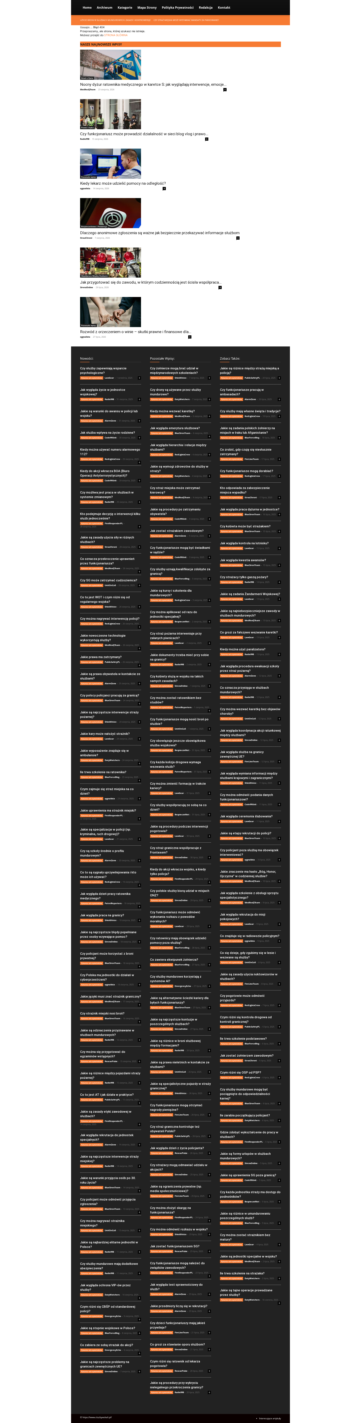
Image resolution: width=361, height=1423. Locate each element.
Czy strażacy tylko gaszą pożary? (244, 577)
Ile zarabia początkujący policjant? (245, 1115)
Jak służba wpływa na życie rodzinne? (107, 432)
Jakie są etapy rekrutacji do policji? (245, 833)
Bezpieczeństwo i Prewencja (94, 226)
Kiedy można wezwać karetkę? (172, 411)
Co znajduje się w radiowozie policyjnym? (249, 936)
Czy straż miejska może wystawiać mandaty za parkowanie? (186, 20)
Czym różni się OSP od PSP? (240, 1072)
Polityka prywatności (178, 7)
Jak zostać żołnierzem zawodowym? (247, 1055)
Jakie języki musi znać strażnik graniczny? (110, 996)
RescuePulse (111, 1061)
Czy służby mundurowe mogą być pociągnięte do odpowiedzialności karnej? (245, 1093)
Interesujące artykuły (270, 1418)
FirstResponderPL (114, 523)
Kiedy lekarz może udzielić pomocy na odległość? (123, 183)
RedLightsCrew (112, 459)
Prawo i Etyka (87, 127)
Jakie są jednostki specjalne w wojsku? (248, 1256)
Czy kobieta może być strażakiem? (245, 526)
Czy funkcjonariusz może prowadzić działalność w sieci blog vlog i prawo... (144, 134)
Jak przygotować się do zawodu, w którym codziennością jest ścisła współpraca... (151, 282)
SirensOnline (86, 287)
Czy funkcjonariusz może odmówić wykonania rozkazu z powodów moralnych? (175, 916)
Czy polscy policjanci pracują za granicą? (109, 695)
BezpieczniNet (182, 621)
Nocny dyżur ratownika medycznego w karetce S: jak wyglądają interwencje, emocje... (153, 84)
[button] (276, 8)
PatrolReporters (113, 903)
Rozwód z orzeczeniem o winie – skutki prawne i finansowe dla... (135, 332)
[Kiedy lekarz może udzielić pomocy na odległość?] (123, 164)
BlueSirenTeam (112, 700)
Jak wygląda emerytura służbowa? (175, 428)
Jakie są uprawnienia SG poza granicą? (248, 1175)
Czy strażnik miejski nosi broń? (102, 1013)
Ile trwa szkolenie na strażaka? (242, 1273)
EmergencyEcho (113, 1316)
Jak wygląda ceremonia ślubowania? (246, 816)
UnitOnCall (110, 585)
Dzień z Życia (87, 78)
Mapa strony (147, 7)
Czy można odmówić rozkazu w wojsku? (179, 1229)
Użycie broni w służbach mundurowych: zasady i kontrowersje (115, 20)
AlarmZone (110, 420)
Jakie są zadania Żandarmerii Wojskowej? (250, 594)
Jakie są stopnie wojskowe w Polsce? (107, 1328)
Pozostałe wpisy (88, 177)
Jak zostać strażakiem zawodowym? (177, 531)
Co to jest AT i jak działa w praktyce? (107, 1094)
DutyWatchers (112, 760)
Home (87, 7)
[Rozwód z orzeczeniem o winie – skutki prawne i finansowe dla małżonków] (135, 312)
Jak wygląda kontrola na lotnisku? (244, 543)
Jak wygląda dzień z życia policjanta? (177, 1148)
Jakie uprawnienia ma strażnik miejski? (108, 810)
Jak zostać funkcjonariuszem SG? (174, 1246)
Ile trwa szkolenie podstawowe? (243, 1038)
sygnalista (85, 188)
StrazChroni (86, 237)
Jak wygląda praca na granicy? (102, 915)
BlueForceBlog (112, 777)
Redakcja (206, 7)
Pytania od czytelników (91, 378)
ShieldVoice (111, 606)
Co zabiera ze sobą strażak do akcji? (106, 1345)
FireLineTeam (182, 1114)
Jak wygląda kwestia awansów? (243, 560)
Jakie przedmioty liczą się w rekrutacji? (178, 1306)
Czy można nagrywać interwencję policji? (110, 618)
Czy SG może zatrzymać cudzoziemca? (108, 580)
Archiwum (104, 7)
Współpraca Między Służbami (94, 276)
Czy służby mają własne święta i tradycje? (250, 411)
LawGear (109, 377)
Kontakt (224, 7)
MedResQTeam (88, 89)
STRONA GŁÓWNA (115, 35)
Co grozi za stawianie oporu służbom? (177, 1344)
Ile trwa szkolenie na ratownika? (103, 772)
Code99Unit (111, 437)
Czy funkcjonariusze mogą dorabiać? (246, 471)
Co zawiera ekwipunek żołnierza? (174, 959)
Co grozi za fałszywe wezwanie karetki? (249, 632)
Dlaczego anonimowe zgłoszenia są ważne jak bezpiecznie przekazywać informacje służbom (160, 233)
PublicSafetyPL (112, 662)
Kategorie (125, 7)
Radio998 (84, 138)
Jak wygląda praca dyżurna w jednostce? (249, 509)
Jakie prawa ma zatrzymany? (101, 657)
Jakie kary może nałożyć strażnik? (105, 734)
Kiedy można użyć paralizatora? (242, 649)
